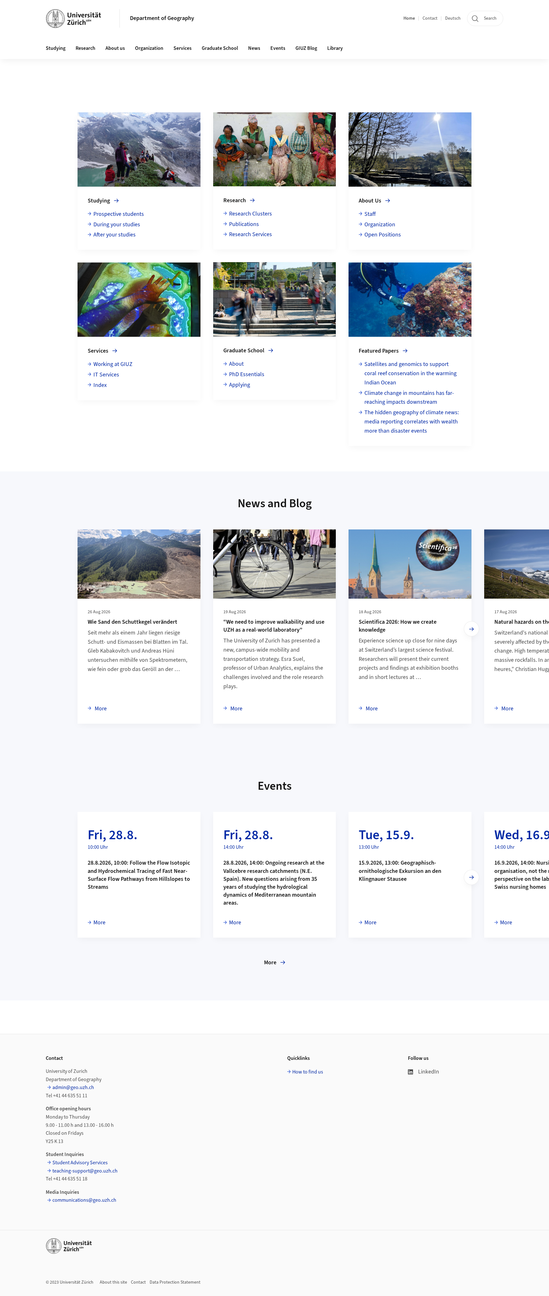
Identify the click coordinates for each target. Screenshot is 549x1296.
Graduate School (220, 48)
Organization (149, 48)
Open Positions (382, 235)
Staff (370, 214)
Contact (430, 18)
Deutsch (453, 18)
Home (409, 18)
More (100, 708)
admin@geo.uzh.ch (73, 1087)
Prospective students (118, 214)
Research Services (250, 234)
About (236, 364)
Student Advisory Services (80, 1162)
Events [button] (277, 48)
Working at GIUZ (112, 364)
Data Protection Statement (175, 1282)
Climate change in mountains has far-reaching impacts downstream (409, 397)
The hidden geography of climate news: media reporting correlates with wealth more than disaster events (411, 422)
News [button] (254, 48)
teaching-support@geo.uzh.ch (85, 1170)
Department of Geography (162, 18)
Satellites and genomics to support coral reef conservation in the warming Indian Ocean (410, 373)
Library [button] (335, 48)
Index (100, 385)
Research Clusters (250, 214)
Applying (239, 385)
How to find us (307, 1071)
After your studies (114, 235)
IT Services (106, 375)
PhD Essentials (246, 374)
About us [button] (115, 48)
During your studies (116, 225)
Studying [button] (55, 48)
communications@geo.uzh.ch (84, 1200)
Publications (244, 224)
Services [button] (182, 48)
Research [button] (85, 48)
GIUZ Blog (306, 48)
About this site (113, 1282)
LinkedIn (428, 1072)
